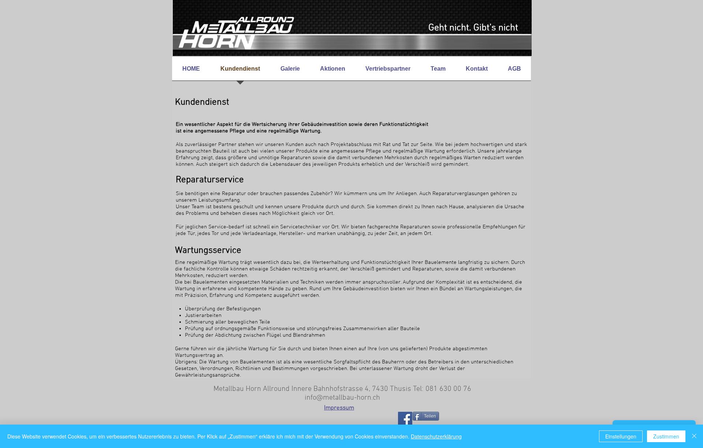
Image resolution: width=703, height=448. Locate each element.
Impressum (339, 408)
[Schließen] (694, 436)
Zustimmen (666, 436)
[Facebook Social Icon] (405, 419)
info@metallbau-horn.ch (342, 397)
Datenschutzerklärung (436, 436)
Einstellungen (620, 436)
